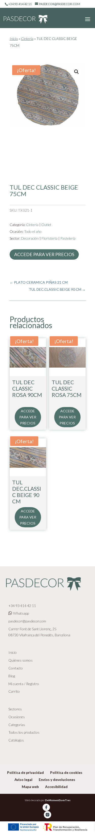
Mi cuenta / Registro (23, 684)
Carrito (14, 691)
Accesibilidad (56, 786)
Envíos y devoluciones (57, 779)
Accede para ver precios (44, 254)
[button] (76, 71)
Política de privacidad (25, 772)
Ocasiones (16, 717)
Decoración (30, 238)
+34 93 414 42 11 (22, 605)
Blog (11, 676)
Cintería (27, 38)
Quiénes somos (20, 660)
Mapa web (30, 786)
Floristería (50, 238)
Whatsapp (21, 613)
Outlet (46, 224)
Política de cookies (66, 772)
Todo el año (33, 231)
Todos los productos (24, 732)
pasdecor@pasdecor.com (27, 621)
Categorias (16, 725)
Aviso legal (23, 779)
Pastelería (67, 238)
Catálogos (16, 740)
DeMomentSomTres (57, 800)
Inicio (14, 38)
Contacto (15, 668)
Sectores (15, 709)
